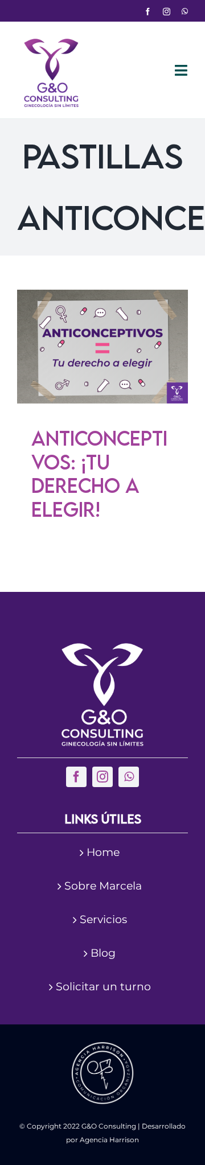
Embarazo (121, 375)
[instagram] (166, 11)
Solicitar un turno (103, 986)
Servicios (103, 919)
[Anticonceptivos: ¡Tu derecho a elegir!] (102, 347)
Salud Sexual (119, 390)
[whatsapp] (185, 11)
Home (103, 852)
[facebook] (147, 11)
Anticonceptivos (69, 375)
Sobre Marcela (103, 885)
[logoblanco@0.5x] (102, 648)
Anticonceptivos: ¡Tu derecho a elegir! (99, 473)
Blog (103, 953)
